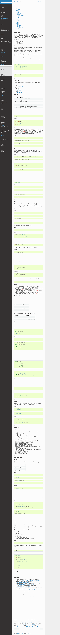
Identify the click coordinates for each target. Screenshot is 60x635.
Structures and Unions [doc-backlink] (18, 254)
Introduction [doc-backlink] (17, 32)
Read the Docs (29, 633)
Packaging (2, 80)
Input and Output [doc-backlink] (18, 457)
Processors (2, 29)
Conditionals (3, 70)
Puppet (2, 16)
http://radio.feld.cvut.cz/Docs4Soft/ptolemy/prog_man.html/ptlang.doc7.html (26, 589)
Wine (1, 123)
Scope (18, 16)
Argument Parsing (20, 27)
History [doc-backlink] (16, 571)
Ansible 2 (2, 15)
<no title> (17, 1)
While (18, 22)
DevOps (2, 76)
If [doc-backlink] (14, 323)
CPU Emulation (3, 117)
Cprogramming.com (20, 86)
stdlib (18, 24)
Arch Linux (2, 104)
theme (22, 633)
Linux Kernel (2, 7)
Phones (2, 146)
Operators (18, 18)
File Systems (2, 100)
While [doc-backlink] (15, 401)
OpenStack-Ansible (3, 61)
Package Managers (3, 144)
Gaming (2, 38)
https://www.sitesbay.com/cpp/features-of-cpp (22, 582)
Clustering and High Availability (5, 41)
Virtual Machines (3, 122)
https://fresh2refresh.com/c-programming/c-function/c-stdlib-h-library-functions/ (27, 626)
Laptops (2, 24)
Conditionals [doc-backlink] (17, 295)
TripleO (2, 62)
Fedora (2, 108)
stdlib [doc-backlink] (15, 429)
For (17, 21)
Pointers (18, 14)
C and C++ (16, 8)
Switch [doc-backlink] (15, 353)
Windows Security (3, 131)
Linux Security (2, 92)
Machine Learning (3, 79)
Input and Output (18, 25)
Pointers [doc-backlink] (16, 201)
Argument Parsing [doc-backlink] (17, 492)
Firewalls (2, 49)
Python (2, 81)
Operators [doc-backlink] (16, 297)
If (17, 19)
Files (18, 28)
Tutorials (2, 68)
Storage (2, 150)
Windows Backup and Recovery (5, 126)
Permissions (2, 145)
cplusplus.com (19, 89)
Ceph (1, 99)
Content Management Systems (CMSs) (6, 42)
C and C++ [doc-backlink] (17, 5)
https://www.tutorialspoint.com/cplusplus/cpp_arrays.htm (23, 591)
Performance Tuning (3, 12)
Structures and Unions (20, 15)
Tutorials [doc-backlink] (16, 80)
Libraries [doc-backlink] (16, 427)
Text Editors (2, 151)
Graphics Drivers (3, 37)
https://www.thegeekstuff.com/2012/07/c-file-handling (31, 624)
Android (2, 103)
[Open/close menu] (0, 65)
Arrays (18, 12)
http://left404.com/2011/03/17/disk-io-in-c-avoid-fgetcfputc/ (24, 622)
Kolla (1, 60)
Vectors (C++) (19, 13)
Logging (2, 53)
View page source (40, 1)
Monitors (2, 25)
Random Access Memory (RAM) (5, 30)
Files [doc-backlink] (15, 515)
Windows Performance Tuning (5, 130)
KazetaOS (2, 109)
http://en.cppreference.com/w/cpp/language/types (22, 586)
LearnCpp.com (19, 90)
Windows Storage (3, 132)
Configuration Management (4, 139)
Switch (18, 20)
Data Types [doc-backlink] (17, 94)
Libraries (17, 23)
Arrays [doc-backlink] (15, 148)
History (2, 74)
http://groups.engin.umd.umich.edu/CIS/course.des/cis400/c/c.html (30, 580)
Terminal (18, 26)
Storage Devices (3, 31)
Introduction (18, 9)
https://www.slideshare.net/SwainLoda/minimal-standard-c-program (25, 584)
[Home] (14, 1)
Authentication (3, 91)
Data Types (2, 69)
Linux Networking (3, 50)
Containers (2, 116)
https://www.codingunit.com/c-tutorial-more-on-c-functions (26, 620)
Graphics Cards (3, 23)
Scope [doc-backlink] (15, 284)
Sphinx (18, 633)
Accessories (2, 19)
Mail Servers (2, 8)
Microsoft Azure (3, 88)
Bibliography (3, 75)
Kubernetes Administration (4, 118)
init (1, 6)
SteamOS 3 (2, 113)
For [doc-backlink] (15, 380)
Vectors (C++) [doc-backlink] (17, 174)
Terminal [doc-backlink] (16, 459)
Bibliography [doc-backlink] (17, 577)
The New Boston (19, 92)
